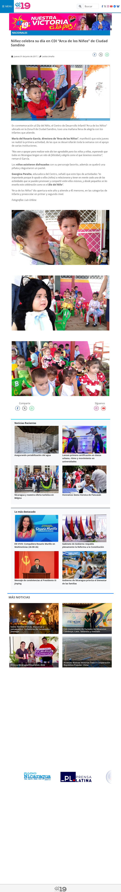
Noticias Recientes (25, 423)
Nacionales (19, 32)
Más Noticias (19, 597)
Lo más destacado (25, 511)
